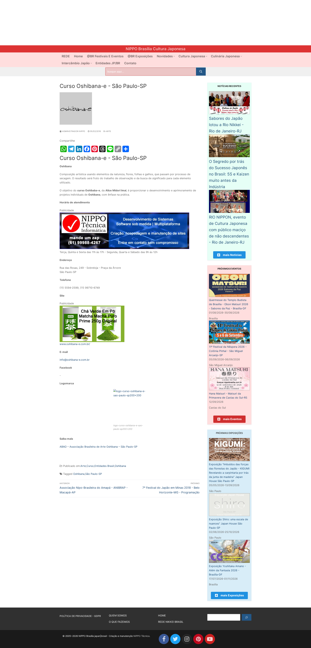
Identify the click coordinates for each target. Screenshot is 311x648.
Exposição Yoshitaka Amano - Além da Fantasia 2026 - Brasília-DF (227, 570)
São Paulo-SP (93, 473)
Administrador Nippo (73, 131)
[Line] (110, 149)
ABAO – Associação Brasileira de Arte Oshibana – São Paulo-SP (98, 446)
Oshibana (120, 466)
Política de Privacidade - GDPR (80, 616)
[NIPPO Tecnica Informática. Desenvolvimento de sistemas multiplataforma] (124, 248)
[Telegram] (71, 149)
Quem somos (118, 615)
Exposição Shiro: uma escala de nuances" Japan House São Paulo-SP (228, 523)
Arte (108, 131)
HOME (162, 615)
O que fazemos (119, 621)
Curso (90, 466)
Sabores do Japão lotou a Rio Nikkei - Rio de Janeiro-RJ (226, 124)
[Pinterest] (94, 149)
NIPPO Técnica (141, 636)
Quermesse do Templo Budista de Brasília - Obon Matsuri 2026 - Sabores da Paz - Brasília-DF (228, 304)
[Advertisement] (97, 22)
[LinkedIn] (79, 149)
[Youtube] (210, 639)
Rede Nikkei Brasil (170, 621)
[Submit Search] (201, 72)
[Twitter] (175, 639)
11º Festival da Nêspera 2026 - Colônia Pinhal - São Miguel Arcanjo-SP (228, 351)
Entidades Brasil (104, 466)
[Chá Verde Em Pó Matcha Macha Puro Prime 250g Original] (92, 341)
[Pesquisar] (246, 617)
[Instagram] (187, 639)
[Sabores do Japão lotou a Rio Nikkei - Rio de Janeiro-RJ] (229, 113)
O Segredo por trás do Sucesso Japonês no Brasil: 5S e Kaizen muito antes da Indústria (229, 174)
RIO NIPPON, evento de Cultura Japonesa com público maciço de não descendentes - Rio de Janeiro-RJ (229, 230)
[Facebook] (87, 149)
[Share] (126, 149)
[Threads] (102, 149)
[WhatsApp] (63, 149)
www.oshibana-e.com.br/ (75, 344)
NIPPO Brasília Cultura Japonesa (155, 48)
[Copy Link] (118, 149)
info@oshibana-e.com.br (75, 359)
